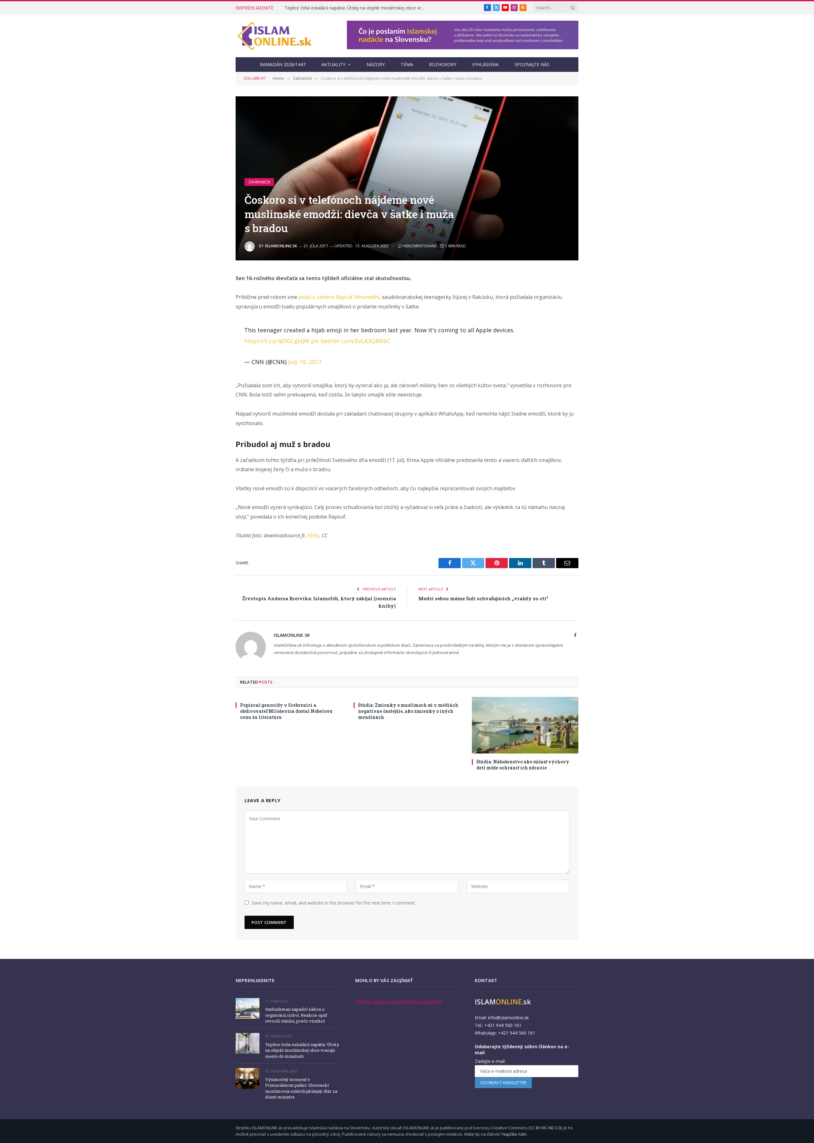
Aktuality (333, 64)
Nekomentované (420, 246)
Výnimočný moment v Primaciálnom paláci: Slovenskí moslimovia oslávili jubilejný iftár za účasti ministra (301, 1088)
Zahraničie (259, 182)
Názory (376, 64)
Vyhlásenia (485, 64)
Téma (407, 64)
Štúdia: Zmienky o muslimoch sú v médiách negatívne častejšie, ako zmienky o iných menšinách (408, 711)
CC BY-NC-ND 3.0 (545, 1128)
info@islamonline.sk (508, 1018)
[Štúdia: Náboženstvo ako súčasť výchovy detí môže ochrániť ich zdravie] (525, 725)
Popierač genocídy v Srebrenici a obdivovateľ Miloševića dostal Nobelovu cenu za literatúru (286, 711)
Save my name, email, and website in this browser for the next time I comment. (334, 903)
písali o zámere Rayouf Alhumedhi (339, 296)
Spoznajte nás (531, 64)
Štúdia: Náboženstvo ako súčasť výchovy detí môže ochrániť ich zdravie (522, 765)
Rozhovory (442, 64)
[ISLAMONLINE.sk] (275, 36)
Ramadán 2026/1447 (283, 64)
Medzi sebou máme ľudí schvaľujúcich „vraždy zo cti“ (483, 598)
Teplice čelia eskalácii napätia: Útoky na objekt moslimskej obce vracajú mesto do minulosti (356, 8)
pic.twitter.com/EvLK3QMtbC (350, 341)
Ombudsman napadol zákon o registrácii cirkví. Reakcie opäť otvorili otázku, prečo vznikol (296, 1015)
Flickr (313, 535)
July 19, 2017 (304, 362)
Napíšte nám (514, 1134)
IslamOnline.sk (281, 246)
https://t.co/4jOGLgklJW (276, 341)
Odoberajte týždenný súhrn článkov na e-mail (522, 1049)
